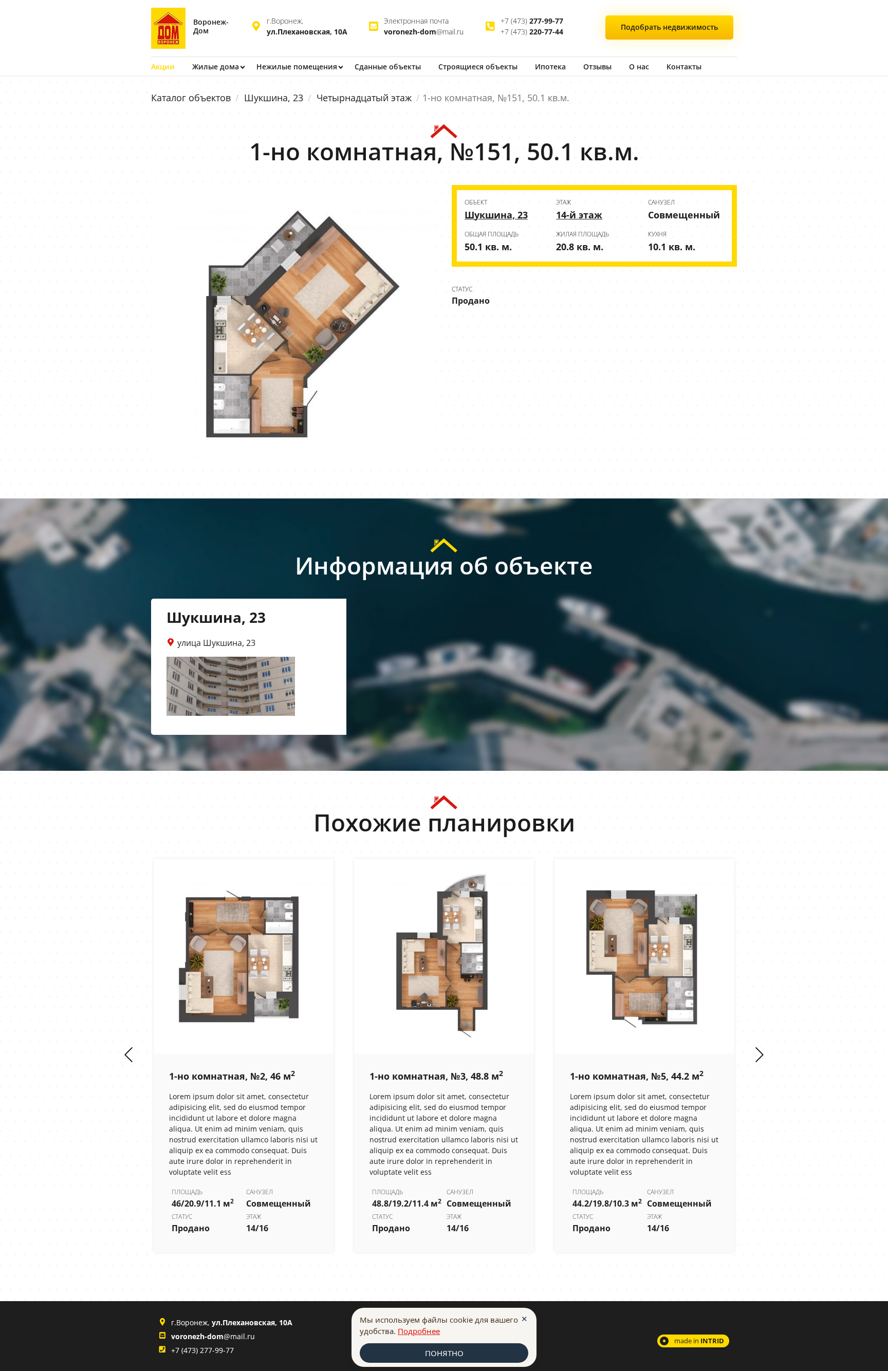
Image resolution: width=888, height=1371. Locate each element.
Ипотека (550, 66)
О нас (639, 66)
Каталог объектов (191, 97)
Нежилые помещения (296, 66)
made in (699, 1340)
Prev (128, 1055)
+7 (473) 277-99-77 (202, 1350)
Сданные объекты (388, 66)
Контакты (684, 66)
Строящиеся (477, 66)
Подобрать (669, 27)
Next (759, 1055)
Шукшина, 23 (273, 97)
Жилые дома (215, 66)
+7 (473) (532, 21)
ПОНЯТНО (444, 1353)
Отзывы (597, 66)
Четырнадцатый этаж (364, 97)
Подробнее (419, 1331)
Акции (163, 66)
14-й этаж (579, 215)
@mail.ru (424, 31)
